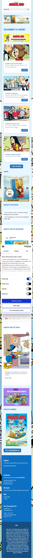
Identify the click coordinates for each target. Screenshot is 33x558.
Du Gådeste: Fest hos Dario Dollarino (13, 63)
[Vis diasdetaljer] (16, 397)
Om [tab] (27, 251)
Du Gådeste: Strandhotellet (11, 93)
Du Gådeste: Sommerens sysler (12, 123)
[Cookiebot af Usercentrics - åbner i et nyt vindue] (24, 247)
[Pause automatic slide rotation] (27, 333)
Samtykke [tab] (6, 251)
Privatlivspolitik (7, 497)
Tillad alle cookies (16, 301)
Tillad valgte (16, 305)
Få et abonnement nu (12, 450)
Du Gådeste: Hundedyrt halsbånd (12, 154)
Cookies (5, 499)
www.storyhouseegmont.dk (10, 515)
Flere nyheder (16, 166)
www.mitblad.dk (20, 477)
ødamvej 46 (7, 508)
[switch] (29, 284)
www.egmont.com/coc (18, 549)
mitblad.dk (26, 490)
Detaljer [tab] (16, 251)
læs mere (24, 70)
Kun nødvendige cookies (16, 310)
